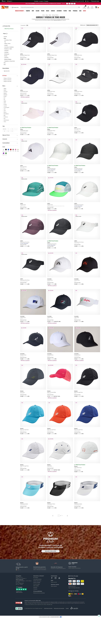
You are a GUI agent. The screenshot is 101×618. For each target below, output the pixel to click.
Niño (5, 62)
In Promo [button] (5, 75)
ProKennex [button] (6, 116)
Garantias (35, 587)
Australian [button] (5, 91)
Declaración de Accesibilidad (39, 593)
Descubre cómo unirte (50, 551)
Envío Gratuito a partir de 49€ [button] (80, 1)
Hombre (5, 36)
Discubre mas (49, 604)
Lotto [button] (5, 110)
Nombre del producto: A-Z (92, 25)
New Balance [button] (6, 113)
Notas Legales (36, 585)
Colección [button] (5, 139)
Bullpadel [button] (5, 94)
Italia (18, 569)
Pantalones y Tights (8, 48)
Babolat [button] (5, 93)
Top (5, 41)
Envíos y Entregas (36, 582)
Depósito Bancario (72, 586)
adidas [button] (5, 88)
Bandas (5, 55)
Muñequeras (6, 54)
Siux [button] (4, 118)
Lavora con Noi (54, 582)
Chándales (6, 52)
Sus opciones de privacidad (55, 616)
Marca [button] (4, 85)
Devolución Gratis (95, 1)
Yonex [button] (5, 121)
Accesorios (59, 11)
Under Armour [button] (6, 120)
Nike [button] (4, 115)
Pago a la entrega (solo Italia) (74, 587)
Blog (80, 11)
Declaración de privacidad (59, 608)
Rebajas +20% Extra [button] (7, 81)
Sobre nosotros (54, 586)
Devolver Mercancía (37, 580)
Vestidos (6, 45)
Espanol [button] (10, 1)
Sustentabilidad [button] (6, 142)
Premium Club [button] (7, 26)
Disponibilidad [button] (6, 68)
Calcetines (6, 57)
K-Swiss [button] (5, 104)
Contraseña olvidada (37, 579)
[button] (4, 1)
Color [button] (4, 146)
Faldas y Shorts (7, 43)
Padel (70, 11)
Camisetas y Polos (8, 40)
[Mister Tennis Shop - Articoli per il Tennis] (4, 7)
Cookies (67, 608)
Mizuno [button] (5, 112)
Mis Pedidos (35, 577)
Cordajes (53, 11)
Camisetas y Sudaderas (9, 47)
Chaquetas (6, 50)
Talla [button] (4, 126)
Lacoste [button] (5, 105)
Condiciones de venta (48, 608)
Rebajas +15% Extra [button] (7, 79)
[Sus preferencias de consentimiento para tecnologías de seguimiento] (99, 616)
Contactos (35, 589)
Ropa (33, 11)
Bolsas (47, 11)
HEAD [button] (5, 101)
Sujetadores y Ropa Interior (9, 61)
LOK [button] (4, 109)
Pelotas (42, 11)
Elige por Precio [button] (6, 135)
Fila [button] (4, 99)
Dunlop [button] (5, 96)
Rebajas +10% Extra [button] (7, 78)
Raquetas (28, 11)
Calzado (37, 11)
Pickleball (75, 11)
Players (65, 11)
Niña (5, 64)
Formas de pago (36, 584)
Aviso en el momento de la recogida (45, 616)
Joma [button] (5, 102)
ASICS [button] (5, 90)
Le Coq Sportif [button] (6, 107)
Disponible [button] (7, 70)
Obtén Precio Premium (8, 28)
